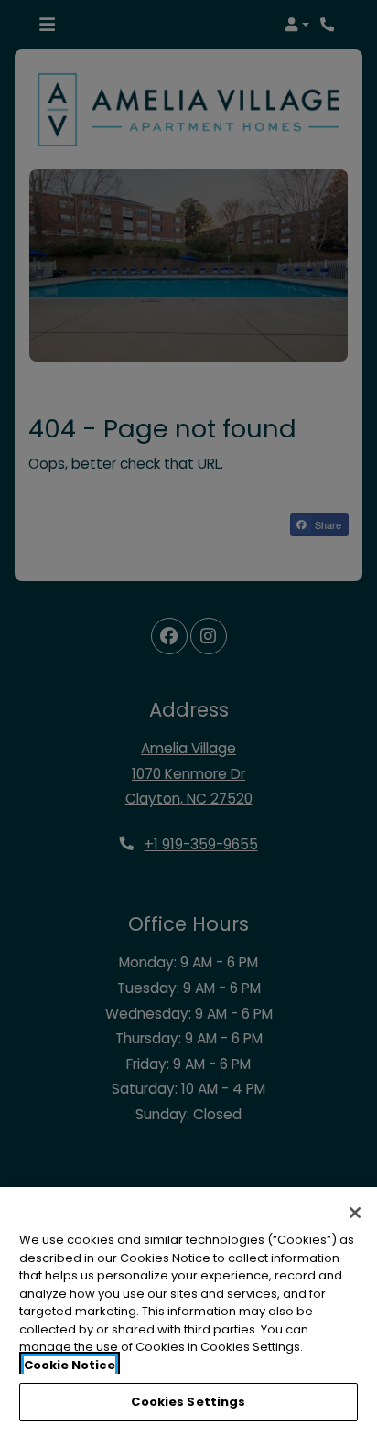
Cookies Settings (188, 1401)
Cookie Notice (69, 1365)
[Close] (355, 1213)
